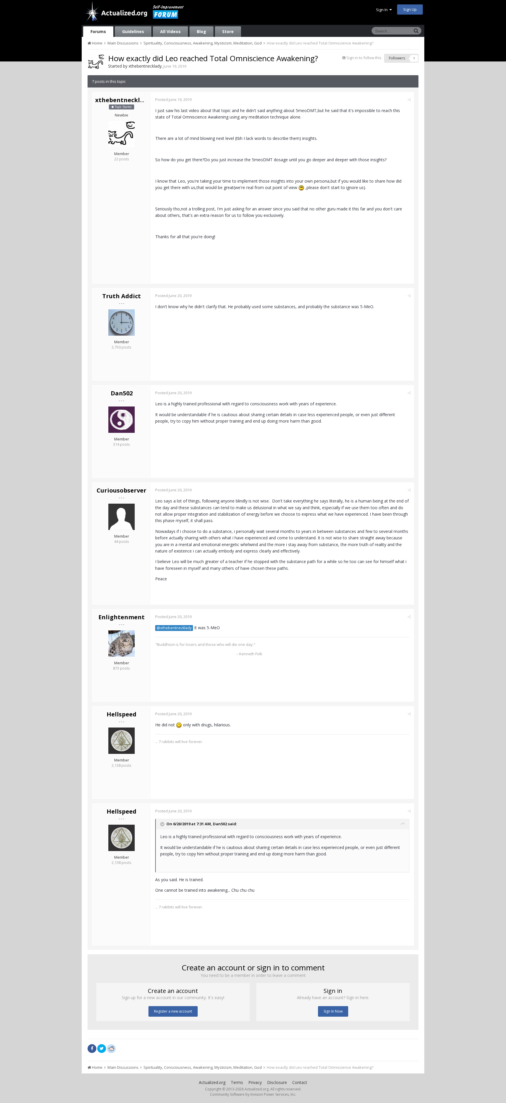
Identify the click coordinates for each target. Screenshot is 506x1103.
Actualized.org (212, 1082)
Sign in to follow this (364, 57)
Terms (237, 1082)
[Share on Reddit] (111, 1048)
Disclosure (277, 1082)
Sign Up (410, 9)
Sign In (382, 9)
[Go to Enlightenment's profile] (121, 643)
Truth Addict (121, 296)
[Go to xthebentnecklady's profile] (96, 62)
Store (228, 31)
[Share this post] (409, 99)
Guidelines (133, 31)
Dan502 (122, 393)
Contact (299, 1082)
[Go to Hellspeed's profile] (121, 741)
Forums (98, 31)
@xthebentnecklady (174, 627)
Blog (201, 31)
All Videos (170, 31)
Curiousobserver (121, 490)
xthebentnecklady (145, 66)
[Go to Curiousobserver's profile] (121, 517)
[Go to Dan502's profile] (121, 419)
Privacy (255, 1082)
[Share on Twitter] (101, 1048)
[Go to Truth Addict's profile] (121, 322)
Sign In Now (333, 1011)
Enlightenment (121, 617)
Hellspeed (121, 714)
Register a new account (173, 1011)
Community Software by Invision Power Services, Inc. (253, 1094)
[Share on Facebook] (92, 1048)
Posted (173, 99)
